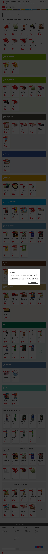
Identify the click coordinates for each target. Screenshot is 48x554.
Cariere (43, 1)
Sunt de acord (33, 282)
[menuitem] (7, 3)
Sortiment (37, 527)
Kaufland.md (4, 527)
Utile (13, 527)
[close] (45, 15)
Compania (41, 1)
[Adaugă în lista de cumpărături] (9, 24)
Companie (25, 527)
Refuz (29, 282)
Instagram (40, 547)
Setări (37, 282)
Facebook (36, 547)
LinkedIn (42, 547)
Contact (45, 1)
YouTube (38, 547)
